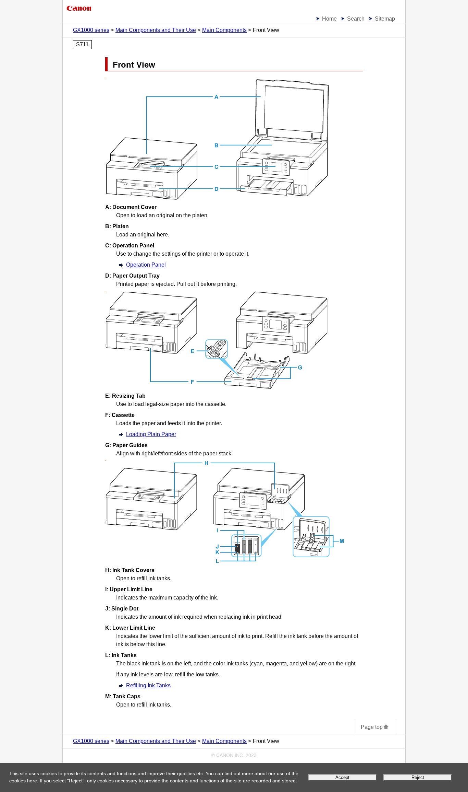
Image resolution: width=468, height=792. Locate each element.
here (32, 780)
